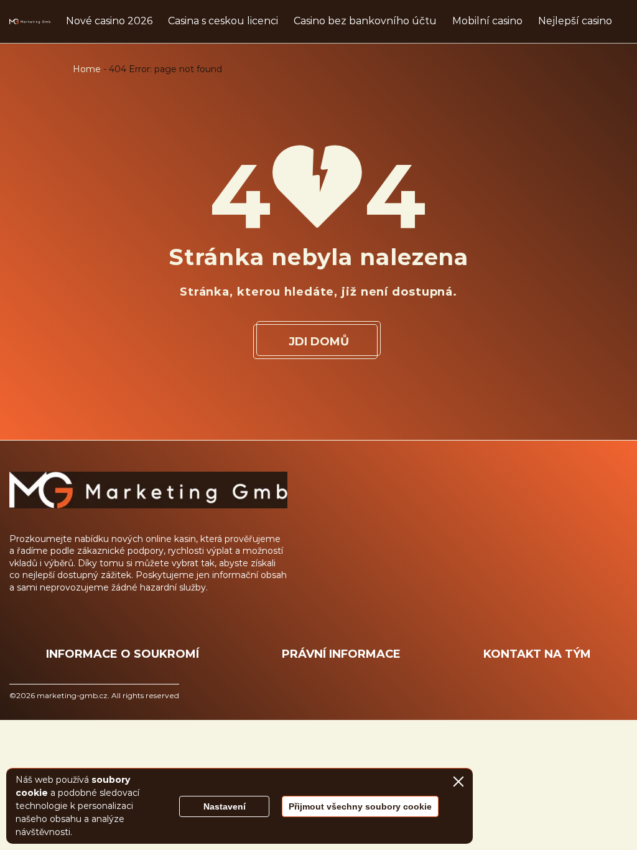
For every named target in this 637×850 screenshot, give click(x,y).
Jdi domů (319, 341)
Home (87, 69)
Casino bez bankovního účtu (365, 21)
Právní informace (341, 654)
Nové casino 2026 (109, 21)
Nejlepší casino (575, 21)
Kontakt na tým (537, 654)
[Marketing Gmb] (29, 21)
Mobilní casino (487, 21)
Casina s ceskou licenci (223, 21)
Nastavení (224, 806)
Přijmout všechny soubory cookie (360, 806)
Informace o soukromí (122, 654)
